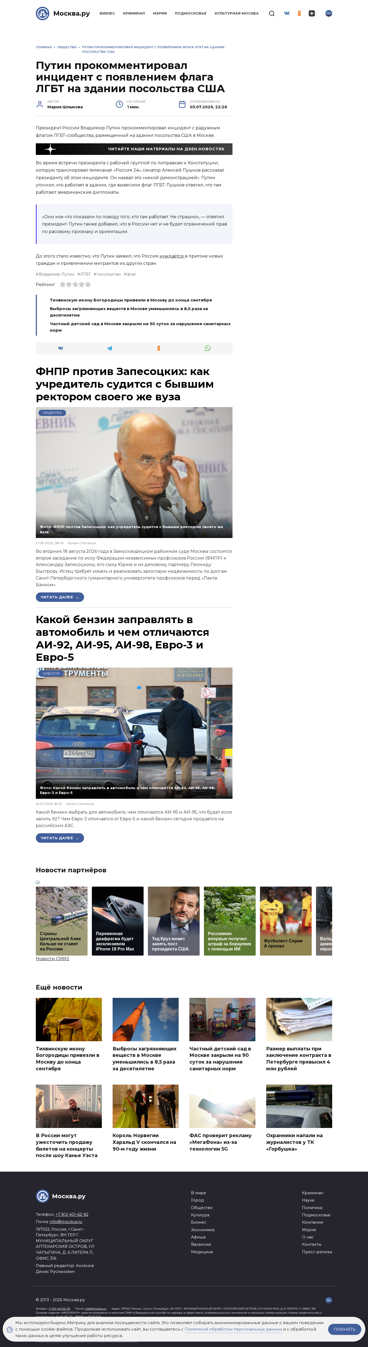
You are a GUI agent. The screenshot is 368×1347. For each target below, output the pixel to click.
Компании (312, 1222)
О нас (308, 1237)
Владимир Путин (56, 274)
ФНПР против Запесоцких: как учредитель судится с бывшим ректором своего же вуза (125, 384)
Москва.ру (71, 13)
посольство (109, 274)
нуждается (172, 256)
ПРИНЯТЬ (345, 1329)
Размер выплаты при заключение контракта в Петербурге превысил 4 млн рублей (298, 1058)
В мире (198, 1192)
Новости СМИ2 (52, 958)
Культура (200, 1215)
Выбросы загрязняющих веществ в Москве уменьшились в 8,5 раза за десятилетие (144, 1058)
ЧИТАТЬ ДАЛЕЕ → (60, 597)
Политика (312, 1207)
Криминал (134, 13)
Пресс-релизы (317, 1251)
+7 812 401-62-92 (71, 1214)
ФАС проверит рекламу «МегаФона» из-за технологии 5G (220, 1142)
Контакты (311, 1244)
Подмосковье (191, 13)
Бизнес (107, 13)
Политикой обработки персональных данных (233, 1329)
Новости (51, 673)
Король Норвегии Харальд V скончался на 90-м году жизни (144, 1142)
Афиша (198, 1237)
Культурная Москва (237, 13)
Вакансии (201, 1244)
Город (197, 1200)
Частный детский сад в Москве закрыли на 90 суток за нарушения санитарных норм (220, 1058)
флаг (131, 274)
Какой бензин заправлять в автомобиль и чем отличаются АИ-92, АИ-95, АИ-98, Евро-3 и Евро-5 (122, 638)
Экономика (202, 1229)
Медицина (202, 1251)
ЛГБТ (85, 274)
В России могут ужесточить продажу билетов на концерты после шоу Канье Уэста (67, 1145)
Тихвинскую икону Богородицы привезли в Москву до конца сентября (131, 300)
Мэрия (160, 13)
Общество (52, 413)
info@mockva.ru (66, 1221)
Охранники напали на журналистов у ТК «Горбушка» (294, 1142)
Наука (308, 1200)
